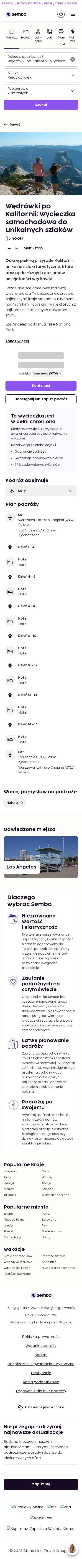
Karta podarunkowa (41, 1382)
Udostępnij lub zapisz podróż (41, 399)
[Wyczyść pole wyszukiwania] (72, 59)
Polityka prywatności (41, 1337)
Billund (8, 1214)
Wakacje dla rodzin (17, 1268)
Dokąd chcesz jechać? (25, 57)
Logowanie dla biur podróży (41, 1391)
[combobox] (37, 61)
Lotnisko (25, 373)
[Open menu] (73, 14)
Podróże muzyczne (17, 1274)
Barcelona (49, 1219)
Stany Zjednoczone (55, 1195)
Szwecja (47, 1189)
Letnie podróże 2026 (18, 1256)
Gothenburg (12, 1237)
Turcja (8, 1177)
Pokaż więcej (17, 341)
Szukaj (41, 104)
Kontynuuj (41, 385)
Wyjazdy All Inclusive (18, 1262)
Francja (9, 1183)
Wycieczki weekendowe (59, 1268)
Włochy (47, 1177)
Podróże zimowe (54, 1256)
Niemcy (9, 1189)
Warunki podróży (41, 1346)
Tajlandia (10, 1195)
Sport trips (49, 1262)
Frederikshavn (52, 1231)
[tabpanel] (41, 81)
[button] (41, 490)
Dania (46, 1171)
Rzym (45, 1225)
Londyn (9, 1225)
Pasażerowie (18, 89)
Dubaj (46, 1237)
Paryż (46, 1214)
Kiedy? (13, 73)
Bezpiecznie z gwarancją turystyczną (41, 1364)
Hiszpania (10, 1171)
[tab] (11, 38)
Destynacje (41, 1373)
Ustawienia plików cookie (44, 1407)
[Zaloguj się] (61, 14)
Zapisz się (41, 1484)
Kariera (41, 1355)
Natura (12, 803)
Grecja (46, 1183)
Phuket (8, 1231)
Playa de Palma (14, 1219)
